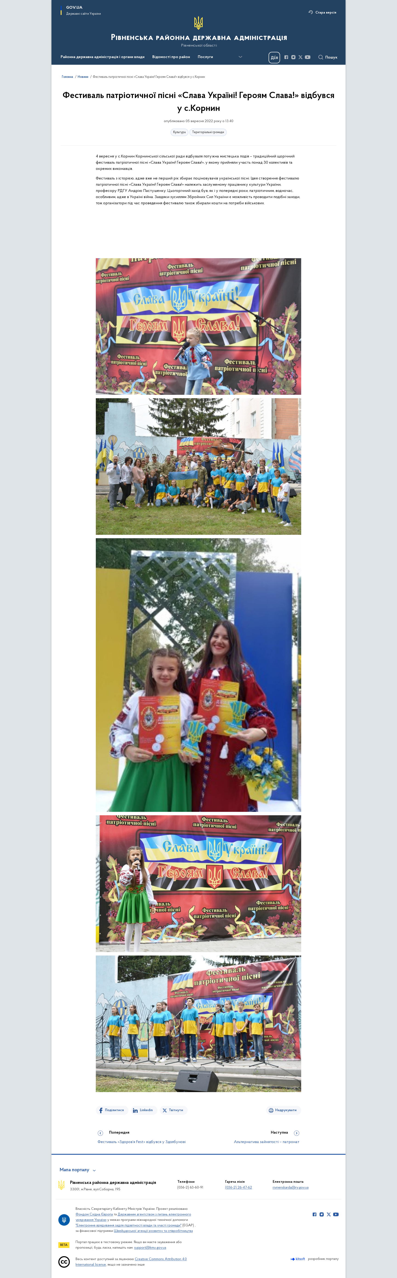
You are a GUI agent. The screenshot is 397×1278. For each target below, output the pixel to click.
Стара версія (325, 12)
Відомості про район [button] (171, 57)
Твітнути (176, 1110)
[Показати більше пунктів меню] (240, 56)
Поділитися (114, 1110)
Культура (179, 132)
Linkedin (146, 1110)
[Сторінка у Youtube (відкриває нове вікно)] (307, 57)
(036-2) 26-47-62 (238, 1187)
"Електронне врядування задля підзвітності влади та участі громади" (128, 1225)
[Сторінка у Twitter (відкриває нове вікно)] (300, 57)
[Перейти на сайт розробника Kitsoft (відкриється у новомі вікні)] (298, 1259)
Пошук (331, 58)
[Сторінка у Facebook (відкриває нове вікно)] (286, 57)
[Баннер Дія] (274, 57)
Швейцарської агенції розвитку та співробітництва (153, 1231)
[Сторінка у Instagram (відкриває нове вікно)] (293, 57)
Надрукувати (286, 1110)
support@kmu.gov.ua (150, 1248)
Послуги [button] (205, 57)
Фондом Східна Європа (94, 1214)
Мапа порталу (74, 1170)
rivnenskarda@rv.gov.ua (291, 1187)
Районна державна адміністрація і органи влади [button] (103, 57)
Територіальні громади (208, 132)
